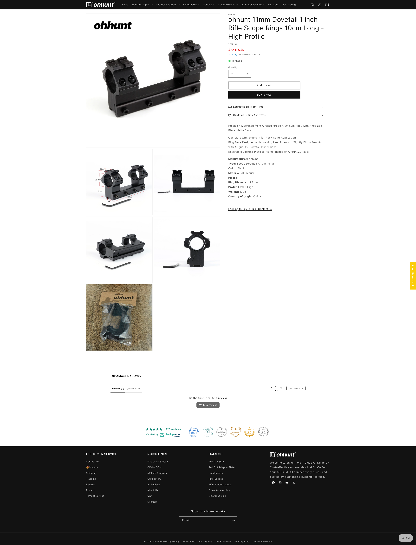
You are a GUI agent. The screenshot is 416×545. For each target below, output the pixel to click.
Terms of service (223, 541)
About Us (152, 490)
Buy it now (264, 94)
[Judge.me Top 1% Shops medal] (249, 432)
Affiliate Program (157, 473)
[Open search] (272, 388)
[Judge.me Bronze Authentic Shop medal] (235, 432)
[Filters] (281, 388)
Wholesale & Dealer (158, 461)
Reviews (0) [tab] (118, 388)
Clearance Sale (217, 496)
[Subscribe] (233, 520)
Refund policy (189, 541)
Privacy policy (205, 541)
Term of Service (95, 496)
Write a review (208, 405)
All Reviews (153, 484)
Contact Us (92, 461)
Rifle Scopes (216, 478)
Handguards (216, 473)
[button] (142, 4)
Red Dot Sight (217, 461)
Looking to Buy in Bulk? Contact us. (250, 209)
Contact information (262, 541)
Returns (90, 484)
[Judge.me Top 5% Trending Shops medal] (263, 432)
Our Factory (154, 478)
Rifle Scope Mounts (220, 484)
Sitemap (152, 501)
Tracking (91, 478)
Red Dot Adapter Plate (222, 467)
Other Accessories (219, 490)
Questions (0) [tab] (134, 388)
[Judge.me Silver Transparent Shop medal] (221, 432)
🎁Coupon (92, 467)
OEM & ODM (154, 467)
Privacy (90, 490)
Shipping (232, 54)
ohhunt (156, 541)
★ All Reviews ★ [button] (413, 275)
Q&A (149, 496)
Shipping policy (242, 541)
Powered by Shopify (169, 541)
